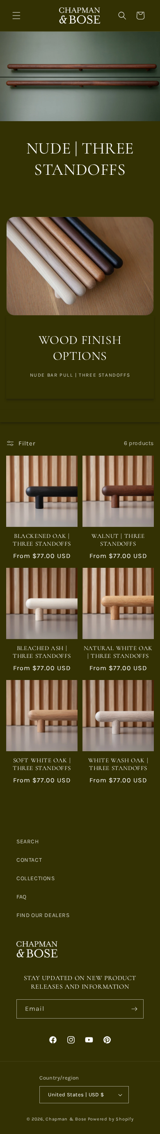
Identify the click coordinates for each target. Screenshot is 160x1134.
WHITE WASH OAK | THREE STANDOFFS (118, 764)
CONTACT (29, 859)
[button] (16, 16)
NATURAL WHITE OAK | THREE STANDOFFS (118, 652)
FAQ (21, 896)
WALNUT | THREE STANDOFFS (117, 540)
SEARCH (27, 841)
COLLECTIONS (35, 878)
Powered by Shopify (111, 1119)
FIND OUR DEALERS (43, 915)
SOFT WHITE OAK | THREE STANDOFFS (42, 764)
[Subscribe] (134, 1009)
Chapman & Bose (66, 1119)
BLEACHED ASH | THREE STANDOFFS (42, 652)
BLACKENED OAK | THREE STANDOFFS (42, 540)
